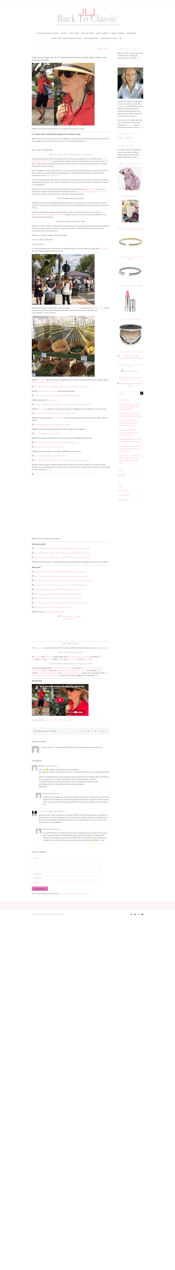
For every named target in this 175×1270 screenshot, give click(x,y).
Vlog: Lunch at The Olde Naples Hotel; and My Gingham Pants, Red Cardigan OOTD (130, 406)
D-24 (46, 670)
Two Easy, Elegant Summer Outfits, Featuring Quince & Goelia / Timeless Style (128, 422)
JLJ (34, 720)
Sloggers (38, 657)
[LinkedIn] (121, 138)
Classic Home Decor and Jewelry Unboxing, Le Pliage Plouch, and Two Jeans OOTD (130, 448)
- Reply (57, 766)
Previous (100, 48)
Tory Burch (49, 657)
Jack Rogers (72, 657)
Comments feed (124, 495)
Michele (60, 659)
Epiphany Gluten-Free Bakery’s (47, 391)
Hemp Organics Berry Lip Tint (54, 612)
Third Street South (97, 308)
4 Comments (69, 720)
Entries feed (123, 490)
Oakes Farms (42, 380)
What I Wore (61, 720)
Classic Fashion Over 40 (51, 720)
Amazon (48, 659)
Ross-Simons (87, 659)
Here (97, 648)
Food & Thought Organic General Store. (44, 382)
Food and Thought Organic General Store (92, 192)
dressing (48, 469)
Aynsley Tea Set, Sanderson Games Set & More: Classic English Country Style (128, 432)
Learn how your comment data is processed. (74, 894)
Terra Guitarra (104, 248)
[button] (120, 38)
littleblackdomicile (43, 811)
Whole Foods (91, 189)
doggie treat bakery (57, 215)
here (98, 670)
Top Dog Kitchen (52, 400)
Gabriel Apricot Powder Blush (47, 673)
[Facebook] (124, 138)
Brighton (79, 657)
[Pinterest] (131, 138)
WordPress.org (124, 500)
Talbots (105, 648)
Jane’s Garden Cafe (53, 175)
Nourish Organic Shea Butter (61, 668)
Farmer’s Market (75, 308)
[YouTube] (128, 138)
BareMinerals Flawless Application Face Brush (71, 670)
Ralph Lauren (39, 648)
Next (106, 48)
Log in (121, 486)
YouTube (130, 125)
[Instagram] (118, 138)
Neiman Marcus (72, 659)
